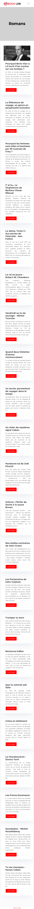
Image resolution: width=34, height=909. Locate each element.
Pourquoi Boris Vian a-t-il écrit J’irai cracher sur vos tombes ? (17, 66)
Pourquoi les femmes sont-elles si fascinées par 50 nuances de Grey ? (17, 147)
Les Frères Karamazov (17, 795)
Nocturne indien (14, 651)
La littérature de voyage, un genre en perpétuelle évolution (17, 105)
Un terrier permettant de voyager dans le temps (17, 391)
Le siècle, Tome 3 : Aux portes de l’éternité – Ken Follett (15, 235)
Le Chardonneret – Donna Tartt (15, 758)
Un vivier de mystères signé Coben (17, 428)
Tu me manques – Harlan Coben (15, 868)
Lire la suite (11, 90)
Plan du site (17, 908)
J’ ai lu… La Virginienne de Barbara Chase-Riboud (13, 189)
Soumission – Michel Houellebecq (16, 830)
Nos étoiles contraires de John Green (17, 544)
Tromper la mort (14, 617)
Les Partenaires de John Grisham (15, 580)
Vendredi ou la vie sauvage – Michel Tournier (15, 316)
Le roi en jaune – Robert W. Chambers (17, 276)
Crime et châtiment (16, 721)
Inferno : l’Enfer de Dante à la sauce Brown (16, 505)
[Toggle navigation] (29, 3)
